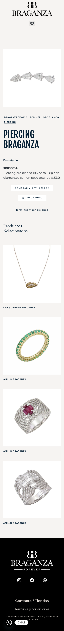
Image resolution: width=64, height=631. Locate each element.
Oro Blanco (51, 117)
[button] (32, 23)
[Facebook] (32, 580)
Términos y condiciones (32, 209)
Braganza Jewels (16, 117)
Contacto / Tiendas (32, 601)
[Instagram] (19, 580)
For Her (35, 117)
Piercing (10, 122)
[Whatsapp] (44, 580)
